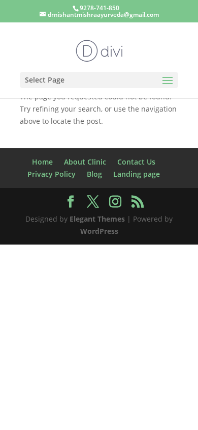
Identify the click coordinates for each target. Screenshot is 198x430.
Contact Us (136, 162)
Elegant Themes (97, 219)
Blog (94, 174)
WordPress (99, 231)
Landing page (136, 174)
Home (42, 162)
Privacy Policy (51, 174)
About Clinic (85, 162)
